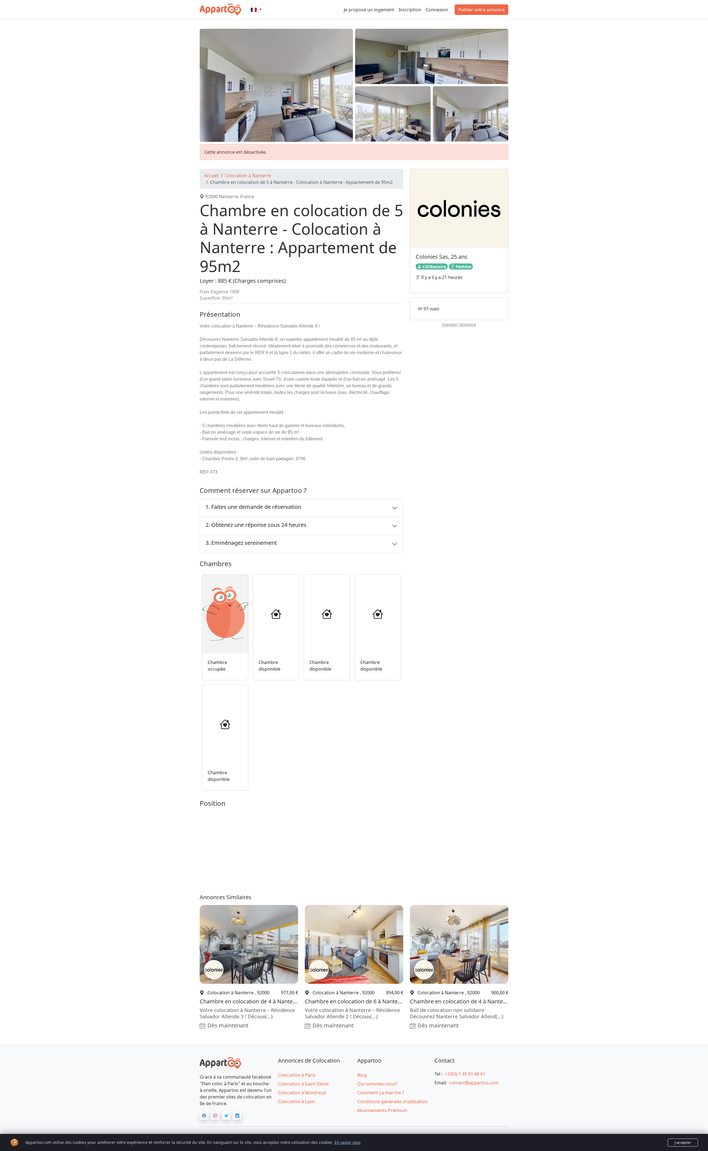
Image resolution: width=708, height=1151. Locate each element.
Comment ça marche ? (380, 1093)
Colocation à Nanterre (248, 175)
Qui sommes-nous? (377, 1084)
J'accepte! (683, 1142)
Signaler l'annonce (459, 324)
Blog (362, 1075)
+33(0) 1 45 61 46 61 (465, 1074)
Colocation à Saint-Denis (303, 1084)
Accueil (211, 175)
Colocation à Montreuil (302, 1093)
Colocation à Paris (297, 1075)
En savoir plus (348, 1142)
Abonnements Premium (382, 1110)
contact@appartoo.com (474, 1083)
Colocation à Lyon (296, 1101)
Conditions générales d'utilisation (392, 1101)
